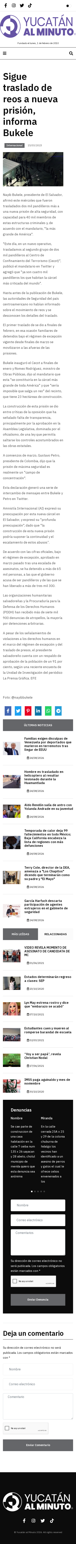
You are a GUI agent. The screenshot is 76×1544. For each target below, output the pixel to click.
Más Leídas (20, 934)
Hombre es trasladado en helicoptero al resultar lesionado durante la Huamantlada (43, 778)
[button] (32, 1191)
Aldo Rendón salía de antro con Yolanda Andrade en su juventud (48, 807)
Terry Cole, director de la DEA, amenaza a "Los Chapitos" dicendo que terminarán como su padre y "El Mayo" (47, 873)
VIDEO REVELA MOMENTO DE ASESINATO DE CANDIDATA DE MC (47, 951)
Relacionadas (55, 934)
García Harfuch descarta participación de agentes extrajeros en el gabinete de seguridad (46, 907)
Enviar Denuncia (38, 1300)
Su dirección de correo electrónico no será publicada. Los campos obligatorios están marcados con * (38, 1266)
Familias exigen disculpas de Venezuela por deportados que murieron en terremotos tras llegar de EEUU (48, 744)
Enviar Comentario (38, 1445)
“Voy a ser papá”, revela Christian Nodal (42, 1056)
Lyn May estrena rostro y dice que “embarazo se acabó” (46, 1004)
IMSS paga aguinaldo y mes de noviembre (47, 1081)
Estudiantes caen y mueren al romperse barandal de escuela (48, 1030)
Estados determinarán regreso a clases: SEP (47, 979)
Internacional (14, 145)
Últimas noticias (38, 725)
